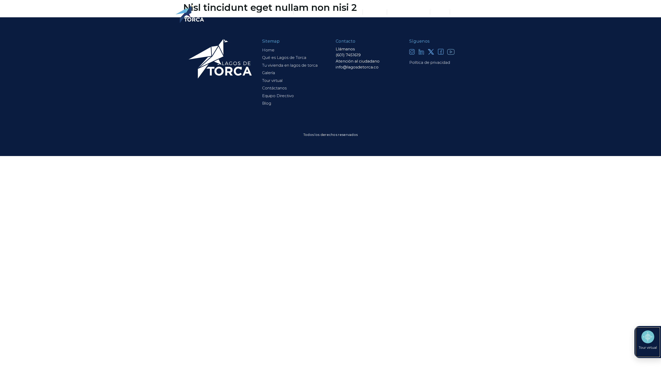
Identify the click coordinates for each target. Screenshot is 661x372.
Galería (375, 12)
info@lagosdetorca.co (357, 67)
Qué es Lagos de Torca (265, 12)
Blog (440, 12)
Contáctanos (467, 12)
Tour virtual (272, 80)
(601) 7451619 (348, 54)
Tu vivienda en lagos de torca (290, 65)
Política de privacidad (429, 62)
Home (268, 50)
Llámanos (345, 49)
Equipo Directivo (408, 12)
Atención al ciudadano (358, 61)
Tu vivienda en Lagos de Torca (328, 12)
